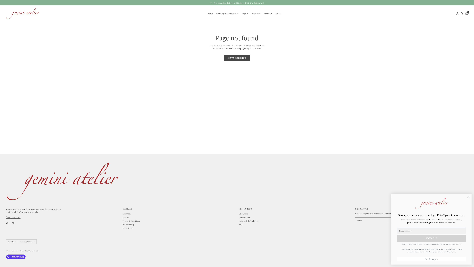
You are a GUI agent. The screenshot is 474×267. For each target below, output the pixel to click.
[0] (466, 13)
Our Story (127, 213)
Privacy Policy (128, 224)
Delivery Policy (245, 217)
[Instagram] (15, 223)
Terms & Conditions (131, 221)
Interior (255, 13)
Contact (126, 217)
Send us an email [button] (13, 217)
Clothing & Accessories (226, 13)
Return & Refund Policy (249, 221)
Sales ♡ (279, 13)
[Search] (461, 13)
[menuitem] (210, 13)
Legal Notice (128, 228)
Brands (267, 13)
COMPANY (127, 209)
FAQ (240, 224)
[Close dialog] (468, 197)
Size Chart (243, 213)
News (210, 13)
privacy (458, 244)
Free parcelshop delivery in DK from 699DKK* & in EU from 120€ (239, 3)
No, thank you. (431, 259)
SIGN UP (431, 238)
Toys (244, 13)
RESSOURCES (245, 209)
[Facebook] (9, 223)
